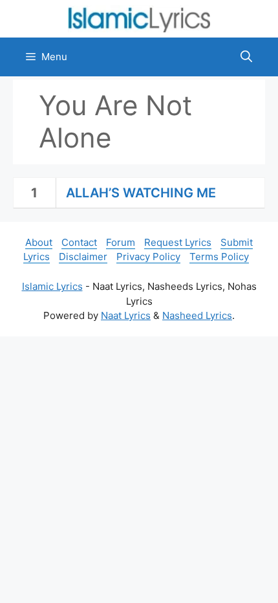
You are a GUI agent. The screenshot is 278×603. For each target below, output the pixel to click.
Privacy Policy (148, 256)
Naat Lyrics (126, 315)
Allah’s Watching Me (141, 193)
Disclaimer (83, 256)
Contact (79, 242)
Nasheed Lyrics (197, 315)
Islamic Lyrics (52, 286)
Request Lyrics (177, 242)
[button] (246, 57)
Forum (120, 242)
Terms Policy (219, 256)
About (38, 242)
